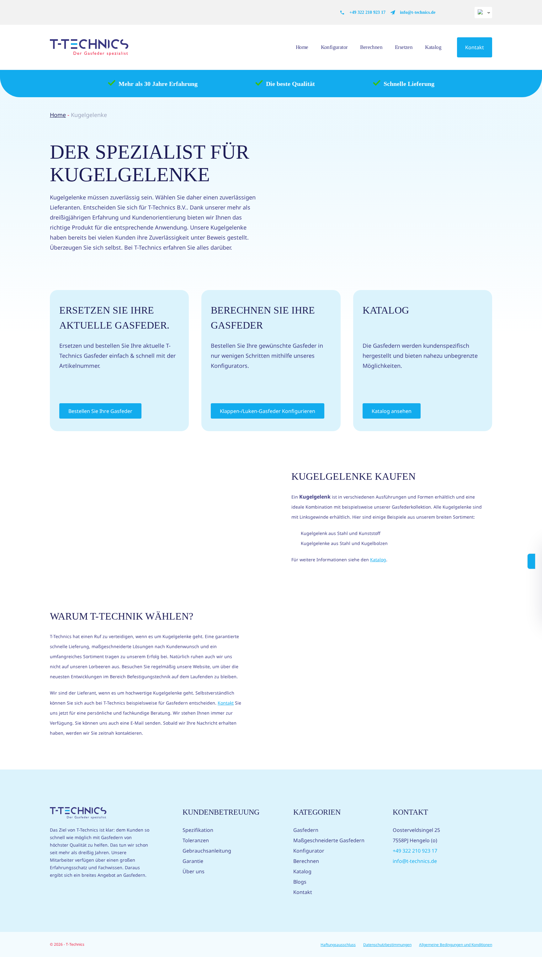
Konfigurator (334, 47)
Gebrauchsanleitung (207, 850)
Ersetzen (403, 47)
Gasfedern (305, 830)
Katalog (433, 47)
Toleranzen (196, 840)
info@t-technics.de (417, 12)
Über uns (194, 871)
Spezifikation (198, 830)
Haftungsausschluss (338, 944)
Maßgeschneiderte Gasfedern (328, 840)
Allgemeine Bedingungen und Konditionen (455, 944)
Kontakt (474, 47)
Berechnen (371, 47)
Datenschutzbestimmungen (387, 944)
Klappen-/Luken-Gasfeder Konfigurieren (267, 411)
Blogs (299, 881)
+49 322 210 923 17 (367, 12)
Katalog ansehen (392, 411)
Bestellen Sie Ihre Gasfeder (100, 411)
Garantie (193, 861)
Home (302, 47)
